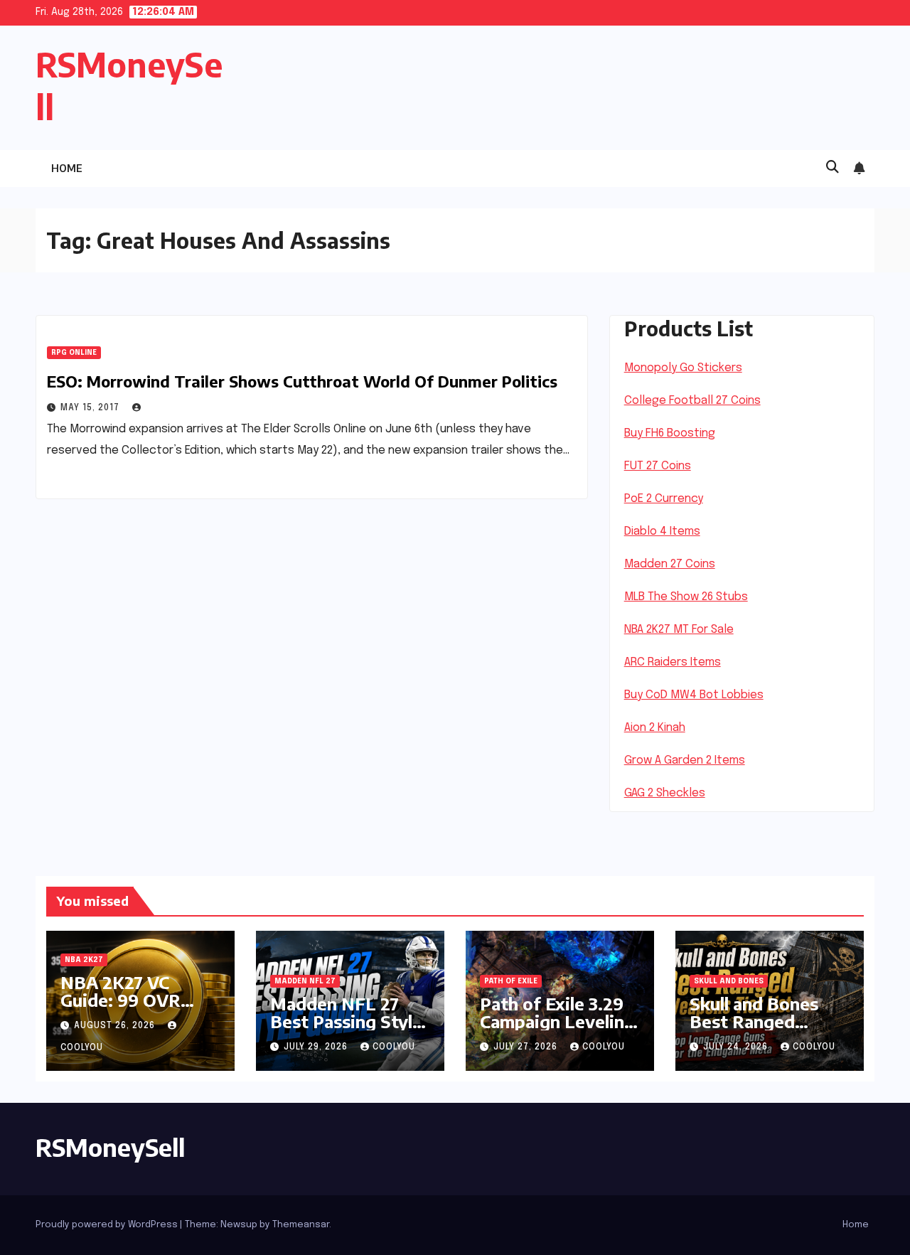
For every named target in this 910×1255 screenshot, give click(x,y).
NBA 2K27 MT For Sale (679, 630)
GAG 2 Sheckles (664, 793)
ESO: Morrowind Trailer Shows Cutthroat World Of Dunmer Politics (302, 381)
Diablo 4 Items (662, 531)
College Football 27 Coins (692, 401)
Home (66, 168)
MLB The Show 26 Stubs (686, 597)
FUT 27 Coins (657, 466)
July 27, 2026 (526, 1047)
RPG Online (74, 352)
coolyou (394, 1047)
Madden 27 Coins (669, 564)
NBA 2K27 (84, 959)
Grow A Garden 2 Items (684, 760)
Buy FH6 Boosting (669, 433)
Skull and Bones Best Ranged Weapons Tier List (766, 1021)
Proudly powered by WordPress (108, 1224)
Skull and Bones (729, 981)
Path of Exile (510, 981)
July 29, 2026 (317, 1047)
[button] (832, 167)
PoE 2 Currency (663, 499)
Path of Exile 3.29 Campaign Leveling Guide (557, 1021)
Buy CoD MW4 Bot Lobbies (694, 695)
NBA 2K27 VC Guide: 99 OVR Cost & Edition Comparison (120, 1008)
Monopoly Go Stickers (683, 368)
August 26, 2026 (116, 1026)
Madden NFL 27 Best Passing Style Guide (346, 1021)
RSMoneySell (110, 1147)
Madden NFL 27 (305, 981)
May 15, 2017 (91, 408)
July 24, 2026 (737, 1047)
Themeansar (300, 1224)
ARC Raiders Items (672, 662)
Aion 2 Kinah (654, 728)
